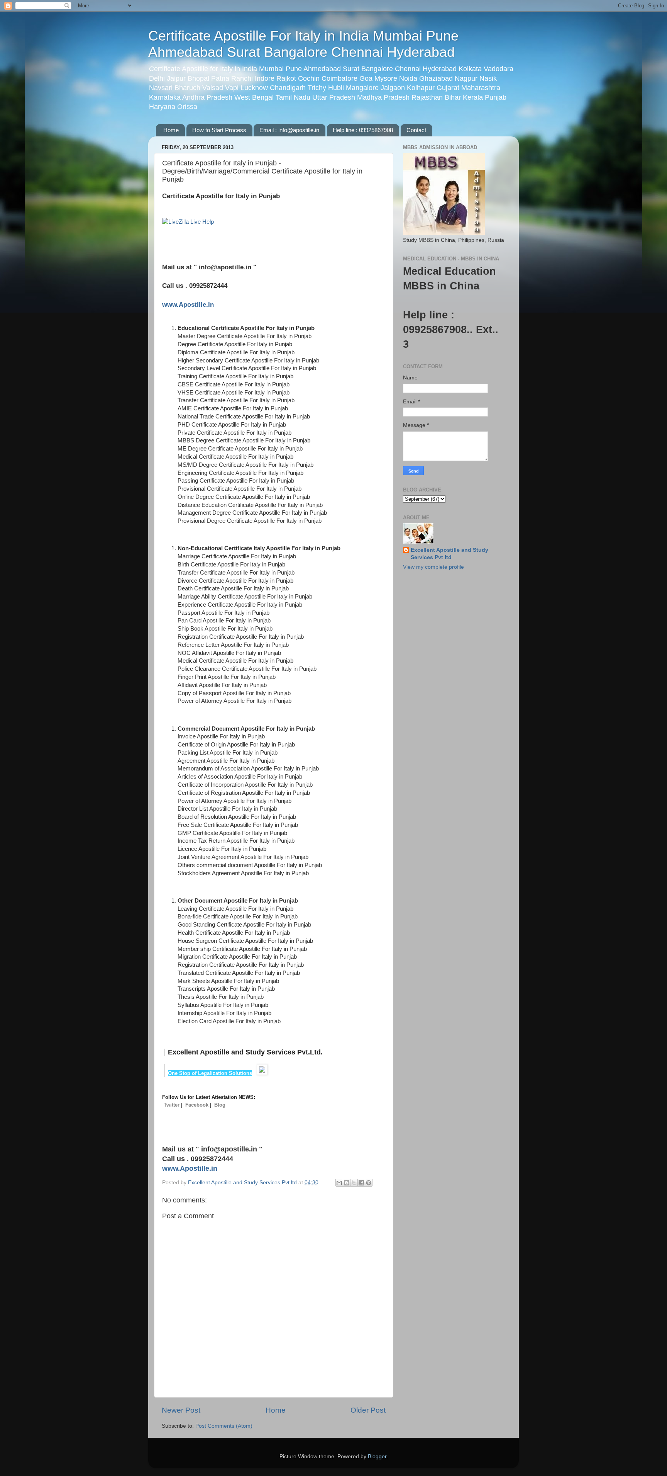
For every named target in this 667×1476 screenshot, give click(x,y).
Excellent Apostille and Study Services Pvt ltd (449, 553)
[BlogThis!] (346, 1183)
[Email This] (339, 1183)
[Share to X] (354, 1183)
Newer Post (181, 1410)
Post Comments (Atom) (223, 1426)
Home (171, 130)
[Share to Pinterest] (368, 1183)
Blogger (377, 1456)
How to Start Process (219, 130)
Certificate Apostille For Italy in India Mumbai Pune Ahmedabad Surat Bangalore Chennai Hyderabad (303, 44)
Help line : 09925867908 (363, 130)
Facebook (196, 1105)
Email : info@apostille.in (289, 130)
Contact (416, 130)
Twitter (171, 1105)
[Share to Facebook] (361, 1183)
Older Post (368, 1410)
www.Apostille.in (188, 304)
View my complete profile (433, 567)
